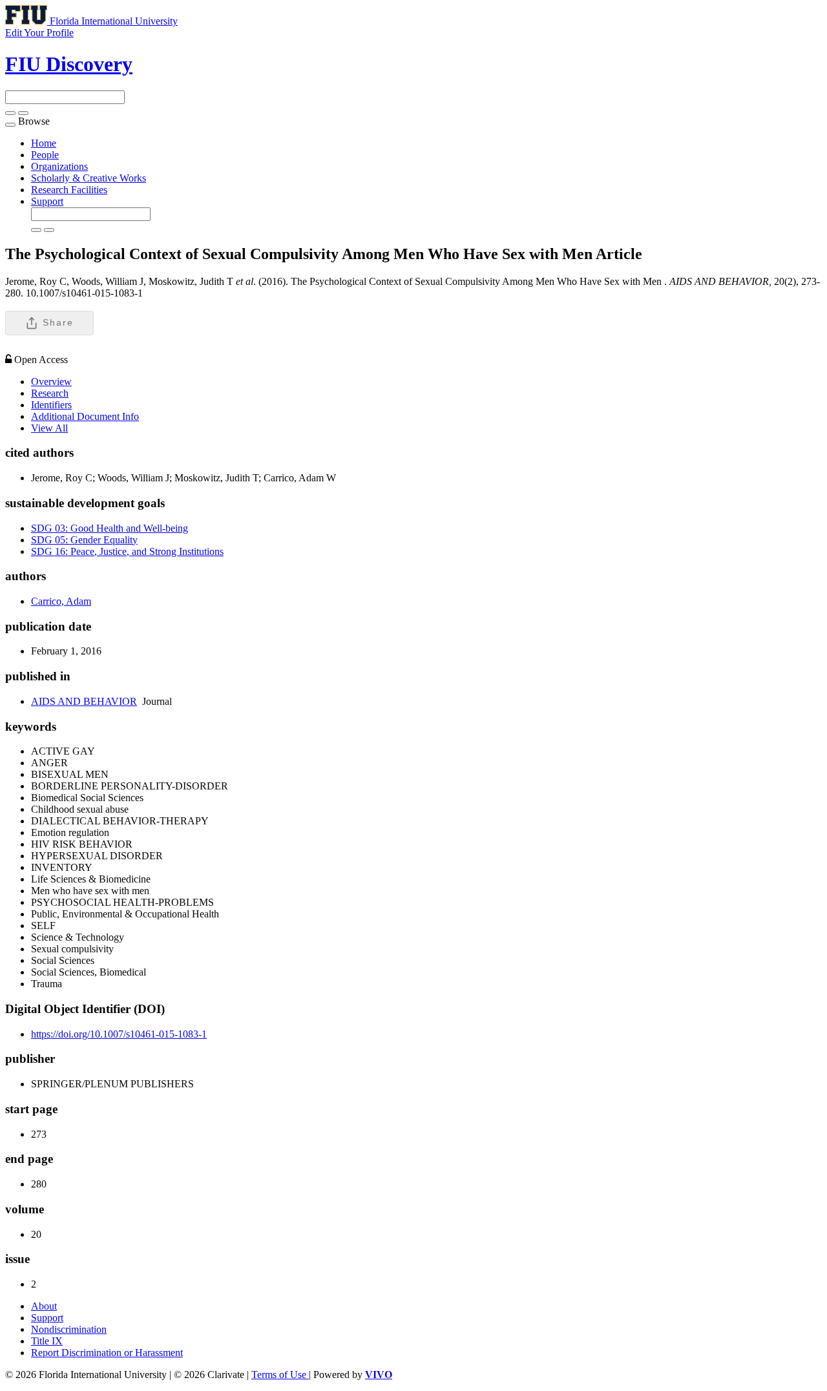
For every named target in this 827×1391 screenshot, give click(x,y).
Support (47, 201)
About (44, 1306)
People (45, 154)
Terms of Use (280, 1374)
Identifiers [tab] (51, 404)
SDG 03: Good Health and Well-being (109, 528)
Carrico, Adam (61, 601)
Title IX (47, 1340)
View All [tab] (49, 428)
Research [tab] (49, 393)
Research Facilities (69, 189)
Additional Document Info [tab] (85, 416)
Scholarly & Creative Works (88, 178)
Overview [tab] (51, 381)
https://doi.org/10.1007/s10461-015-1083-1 (119, 1034)
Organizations (59, 166)
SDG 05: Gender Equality (84, 539)
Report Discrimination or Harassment (107, 1352)
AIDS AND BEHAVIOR (84, 701)
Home (43, 143)
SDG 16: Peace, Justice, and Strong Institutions (127, 551)
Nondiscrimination (69, 1329)
